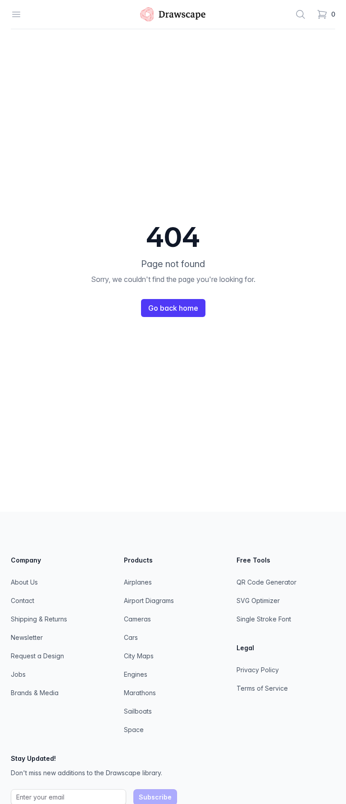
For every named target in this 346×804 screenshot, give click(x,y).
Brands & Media (35, 693)
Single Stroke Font (264, 619)
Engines (135, 674)
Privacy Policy (258, 670)
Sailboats (138, 711)
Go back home (173, 308)
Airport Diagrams (149, 600)
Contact (22, 600)
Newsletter (27, 637)
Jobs (18, 674)
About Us (24, 582)
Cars (131, 637)
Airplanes (138, 582)
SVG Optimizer (258, 600)
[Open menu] (16, 14)
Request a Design (37, 656)
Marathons (140, 693)
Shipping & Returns (39, 619)
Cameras (137, 619)
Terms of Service (262, 688)
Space (134, 729)
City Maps (139, 656)
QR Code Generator (266, 582)
